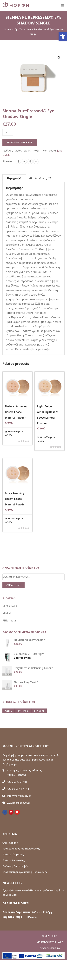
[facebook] (18, 161)
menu (62, 5)
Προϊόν (19, 29)
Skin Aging (39, 710)
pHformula (9, 620)
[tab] (14, 178)
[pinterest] (11, 812)
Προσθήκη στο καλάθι (19, 142)
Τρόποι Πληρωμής (13, 854)
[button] (63, 36)
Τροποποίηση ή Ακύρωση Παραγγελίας (24, 871)
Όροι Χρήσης (10, 842)
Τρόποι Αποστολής (13, 860)
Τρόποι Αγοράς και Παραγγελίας (21, 848)
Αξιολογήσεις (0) (40, 178)
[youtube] (17, 812)
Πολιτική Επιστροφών (15, 866)
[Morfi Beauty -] (15, 5)
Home (7, 29)
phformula (23, 710)
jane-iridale (9, 605)
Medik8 (7, 613)
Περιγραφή (14, 178)
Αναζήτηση (13, 584)
